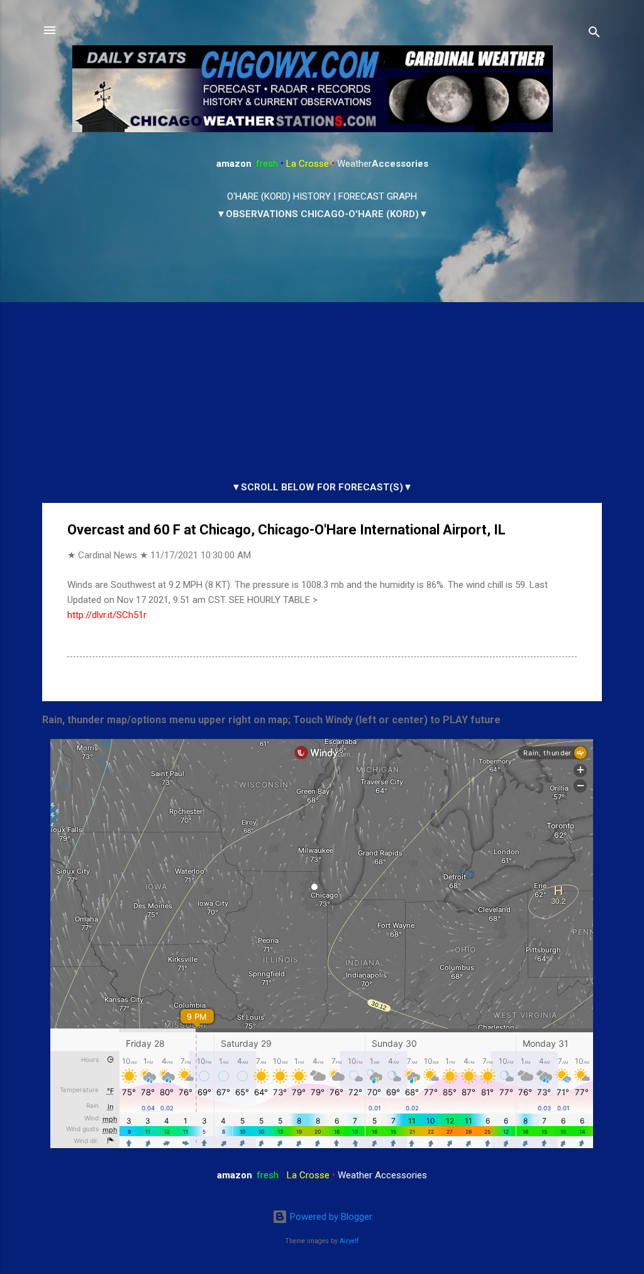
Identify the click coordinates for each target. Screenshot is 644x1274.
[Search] (594, 34)
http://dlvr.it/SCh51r (107, 615)
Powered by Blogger (329, 1216)
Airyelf (349, 1241)
